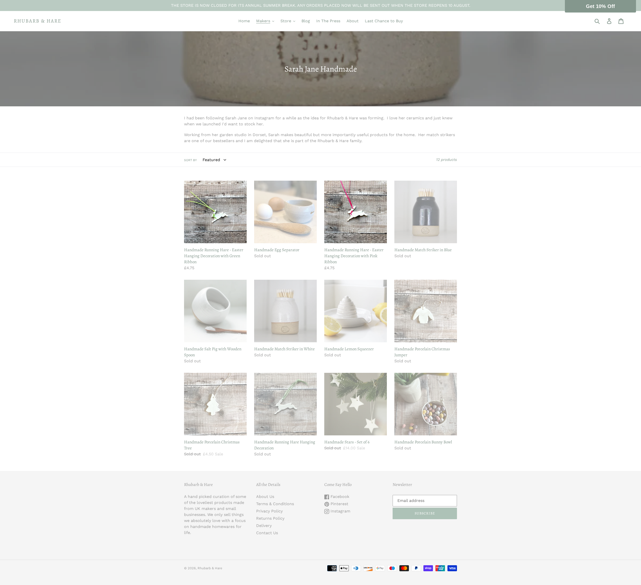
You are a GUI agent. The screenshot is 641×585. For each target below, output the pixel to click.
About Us (265, 496)
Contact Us (267, 532)
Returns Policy (270, 518)
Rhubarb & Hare (37, 21)
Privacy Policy (269, 511)
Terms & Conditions (275, 503)
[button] (600, 6)
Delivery (264, 525)
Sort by (190, 160)
